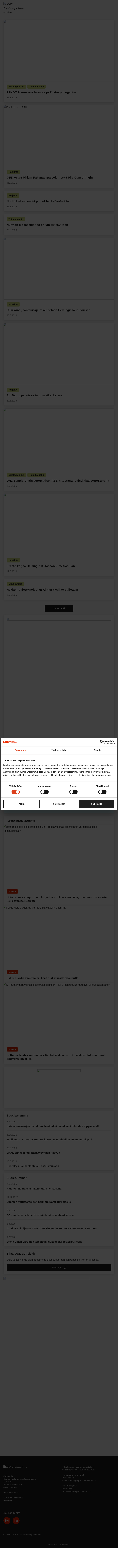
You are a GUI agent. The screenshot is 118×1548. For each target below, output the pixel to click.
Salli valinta (59, 804)
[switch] (44, 792)
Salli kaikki (96, 804)
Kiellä (21, 804)
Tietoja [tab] (97, 750)
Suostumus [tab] (20, 750)
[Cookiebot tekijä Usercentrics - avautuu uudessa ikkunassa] (102, 742)
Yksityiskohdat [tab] (59, 750)
